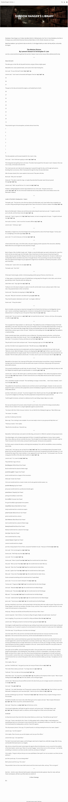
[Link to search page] (62, 2)
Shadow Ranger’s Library (7, 2)
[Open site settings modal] (67, 2)
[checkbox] (64, 2)
